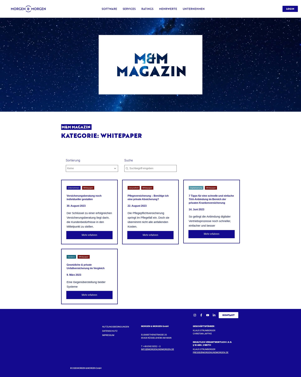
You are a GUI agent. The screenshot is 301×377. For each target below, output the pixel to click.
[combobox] (89, 168)
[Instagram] (194, 315)
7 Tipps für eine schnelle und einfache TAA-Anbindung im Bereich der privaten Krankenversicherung (211, 199)
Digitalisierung (196, 188)
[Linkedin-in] (214, 315)
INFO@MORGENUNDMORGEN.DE (157, 349)
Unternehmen (73, 188)
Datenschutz (109, 331)
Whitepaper (88, 188)
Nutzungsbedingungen (115, 326)
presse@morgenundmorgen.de (210, 352)
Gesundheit (134, 188)
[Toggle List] (115, 168)
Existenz (71, 257)
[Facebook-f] (201, 315)
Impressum (108, 335)
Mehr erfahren (89, 235)
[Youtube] (207, 315)
